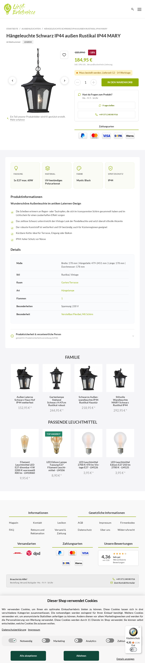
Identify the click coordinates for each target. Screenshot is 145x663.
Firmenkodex (127, 522)
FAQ (11, 529)
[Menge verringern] (77, 82)
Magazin (13, 522)
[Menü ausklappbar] (139, 9)
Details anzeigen (125, 658)
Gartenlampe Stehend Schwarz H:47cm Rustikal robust (56, 401)
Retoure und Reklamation (37, 531)
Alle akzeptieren (28, 655)
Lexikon (61, 522)
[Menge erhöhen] (94, 82)
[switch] (12, 640)
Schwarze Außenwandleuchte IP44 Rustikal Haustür (88, 399)
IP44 (110, 180)
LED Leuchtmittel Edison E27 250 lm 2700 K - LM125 (120, 465)
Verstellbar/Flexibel (71, 314)
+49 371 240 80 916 (125, 579)
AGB (80, 522)
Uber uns (105, 529)
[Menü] (139, 628)
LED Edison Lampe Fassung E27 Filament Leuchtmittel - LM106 (57, 466)
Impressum (105, 522)
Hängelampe (67, 290)
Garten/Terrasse (69, 282)
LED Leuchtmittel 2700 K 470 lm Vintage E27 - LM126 (88, 465)
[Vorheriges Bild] (12, 80)
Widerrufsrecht (126, 529)
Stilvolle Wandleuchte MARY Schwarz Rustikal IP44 (120, 401)
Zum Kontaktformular (124, 582)
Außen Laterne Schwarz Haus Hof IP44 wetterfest (24, 399)
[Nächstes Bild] (64, 80)
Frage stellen (108, 105)
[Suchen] (132, 9)
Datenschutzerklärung (14, 629)
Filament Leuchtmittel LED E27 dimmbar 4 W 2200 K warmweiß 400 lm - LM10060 (25, 468)
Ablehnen (81, 655)
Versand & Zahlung (60, 531)
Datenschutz (85, 529)
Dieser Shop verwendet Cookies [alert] (72, 600)
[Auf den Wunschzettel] (64, 55)
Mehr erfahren (17, 119)
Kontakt (37, 522)
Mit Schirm (87, 314)
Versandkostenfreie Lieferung (99, 64)
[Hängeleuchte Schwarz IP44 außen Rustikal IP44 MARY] (38, 80)
